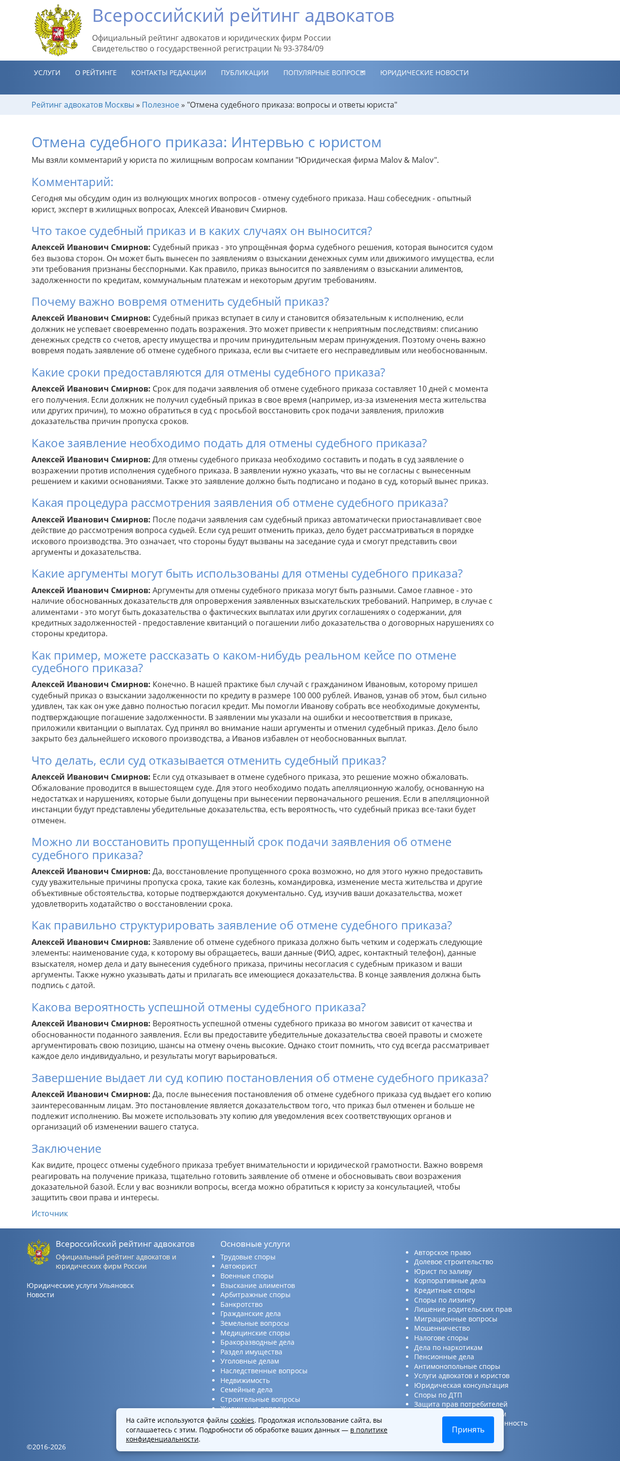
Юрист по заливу (443, 1271)
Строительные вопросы (260, 1399)
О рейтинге (96, 72)
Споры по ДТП (438, 1394)
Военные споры (247, 1275)
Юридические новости (424, 72)
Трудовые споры (248, 1256)
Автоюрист (238, 1266)
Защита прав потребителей (461, 1404)
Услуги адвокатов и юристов (462, 1375)
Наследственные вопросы (264, 1370)
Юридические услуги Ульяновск (80, 1285)
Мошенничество (442, 1328)
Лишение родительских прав (463, 1309)
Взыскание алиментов (257, 1285)
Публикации (245, 72)
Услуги (47, 72)
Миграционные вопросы (455, 1318)
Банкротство (241, 1304)
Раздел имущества (251, 1351)
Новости (40, 1294)
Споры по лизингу (444, 1299)
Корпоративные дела (450, 1280)
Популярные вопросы (324, 72)
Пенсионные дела (444, 1356)
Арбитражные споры (255, 1294)
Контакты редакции (168, 72)
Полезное (160, 104)
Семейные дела (246, 1389)
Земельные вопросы (254, 1323)
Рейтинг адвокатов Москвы (82, 104)
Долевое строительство (453, 1261)
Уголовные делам (249, 1361)
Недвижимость (245, 1380)
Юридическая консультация (461, 1385)
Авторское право (442, 1252)
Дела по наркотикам (448, 1347)
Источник (49, 1213)
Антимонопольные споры (457, 1366)
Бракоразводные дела (257, 1342)
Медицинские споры (255, 1332)
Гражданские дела (250, 1313)
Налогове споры (441, 1337)
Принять (468, 1429)
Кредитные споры (444, 1290)
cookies (242, 1420)
